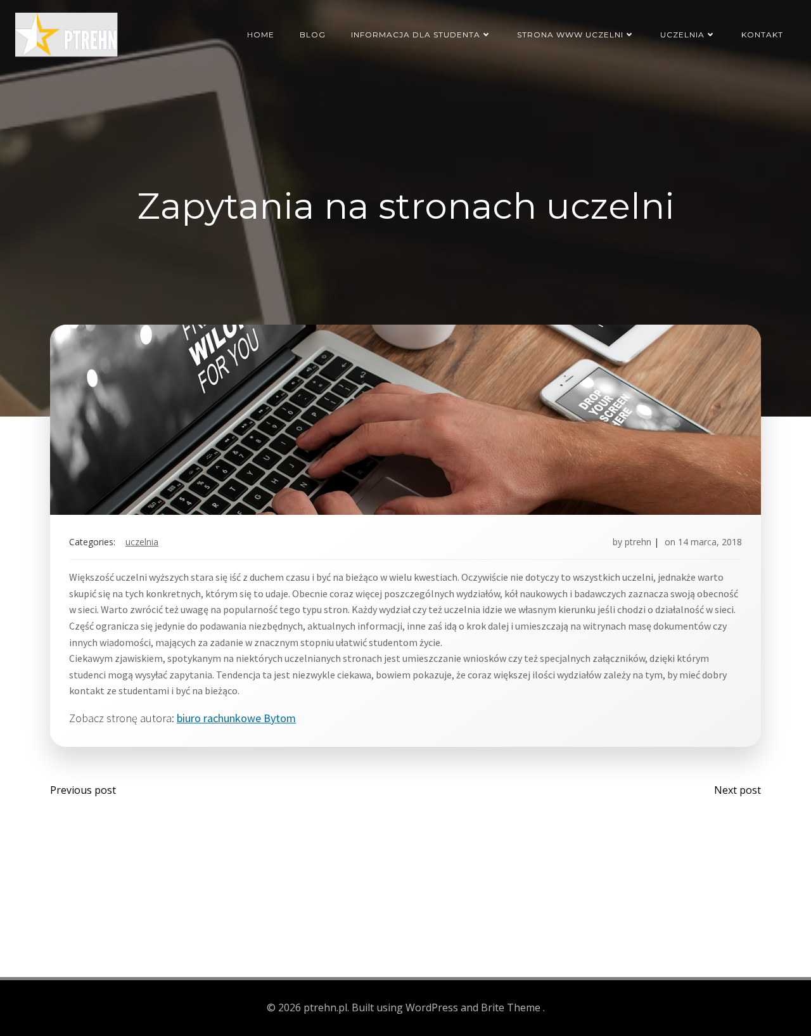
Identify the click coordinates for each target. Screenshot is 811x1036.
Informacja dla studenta (415, 34)
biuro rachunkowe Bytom (236, 718)
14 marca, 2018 (710, 542)
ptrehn (638, 542)
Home (260, 34)
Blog (313, 34)
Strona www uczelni (570, 34)
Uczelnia (682, 34)
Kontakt (762, 34)
